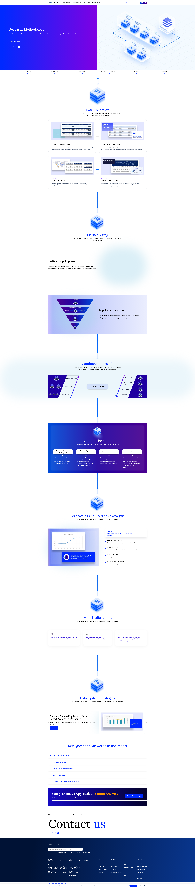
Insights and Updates (116, 872)
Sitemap (100, 859)
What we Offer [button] (66, 2)
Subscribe (86, 849)
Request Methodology (134, 796)
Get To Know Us (114, 859)
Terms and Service (103, 869)
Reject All (142, 885)
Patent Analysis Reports (141, 863)
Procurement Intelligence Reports (129, 874)
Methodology (17, 41)
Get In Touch (13, 47)
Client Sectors (86, 2)
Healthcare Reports (140, 859)
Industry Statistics (62, 852)
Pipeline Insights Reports (142, 866)
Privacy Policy (102, 866)
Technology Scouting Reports (141, 873)
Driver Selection (132, 452)
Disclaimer (101, 863)
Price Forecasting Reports (128, 863)
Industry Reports (127, 859)
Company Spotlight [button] (95, 2)
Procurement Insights (74, 852)
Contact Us (54, 727)
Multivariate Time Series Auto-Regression (62, 452)
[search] (134, 2)
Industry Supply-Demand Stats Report (142, 878)
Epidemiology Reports (141, 869)
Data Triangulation (97, 386)
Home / (11, 41)
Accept (133, 885)
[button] (127, 2)
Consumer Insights (85, 852)
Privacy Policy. (101, 885)
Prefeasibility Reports (129, 867)
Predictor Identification (109, 452)
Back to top (3, 882)
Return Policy (102, 872)
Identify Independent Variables (86, 452)
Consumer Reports (128, 870)
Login (142, 2)
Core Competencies (76, 2)
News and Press (115, 869)
